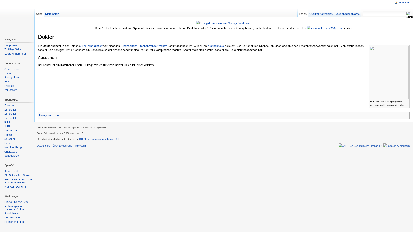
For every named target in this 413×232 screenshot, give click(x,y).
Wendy (162, 45)
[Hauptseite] (17, 17)
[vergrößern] (406, 101)
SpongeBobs (129, 45)
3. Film (8, 122)
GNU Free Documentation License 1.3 (99, 139)
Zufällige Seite (12, 49)
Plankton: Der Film (15, 186)
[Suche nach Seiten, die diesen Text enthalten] (408, 15)
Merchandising (13, 147)
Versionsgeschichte (347, 13)
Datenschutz (43, 145)
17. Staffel (10, 118)
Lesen (303, 13)
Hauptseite (10, 45)
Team (7, 73)
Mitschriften (11, 130)
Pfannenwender (147, 45)
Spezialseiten (12, 213)
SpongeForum (12, 77)
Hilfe (7, 81)
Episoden (9, 105)
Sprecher (9, 138)
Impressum (10, 90)
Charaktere (10, 151)
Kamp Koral (11, 171)
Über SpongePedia (62, 145)
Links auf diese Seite (16, 202)
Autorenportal (12, 69)
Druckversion (12, 217)
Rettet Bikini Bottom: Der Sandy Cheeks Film (18, 181)
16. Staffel (10, 113)
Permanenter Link (14, 221)
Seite (39, 13)
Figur (56, 115)
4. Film (8, 126)
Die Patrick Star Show (17, 175)
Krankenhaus (216, 45)
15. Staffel (10, 109)
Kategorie (45, 115)
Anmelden (404, 2)
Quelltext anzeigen (321, 13)
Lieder (8, 143)
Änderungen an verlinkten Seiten (14, 208)
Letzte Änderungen (15, 53)
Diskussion (52, 13)
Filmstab (9, 134)
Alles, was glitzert (91, 45)
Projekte (9, 85)
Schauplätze (11, 155)
